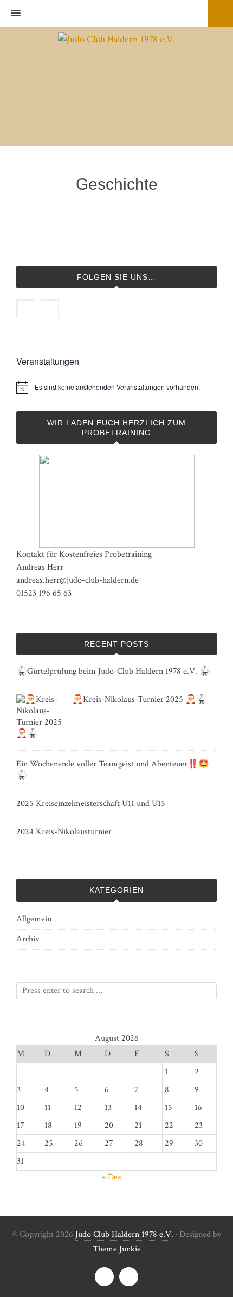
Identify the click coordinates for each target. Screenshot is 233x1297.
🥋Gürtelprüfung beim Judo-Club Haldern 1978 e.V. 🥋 (113, 671)
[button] (10, 13)
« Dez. (112, 1177)
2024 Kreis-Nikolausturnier (64, 831)
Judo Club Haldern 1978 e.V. (124, 1234)
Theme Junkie (117, 1249)
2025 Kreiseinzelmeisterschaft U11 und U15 (90, 803)
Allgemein (33, 919)
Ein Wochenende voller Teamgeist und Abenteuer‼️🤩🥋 (112, 769)
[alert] (117, 387)
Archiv (28, 939)
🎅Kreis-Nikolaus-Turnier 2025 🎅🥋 (139, 699)
